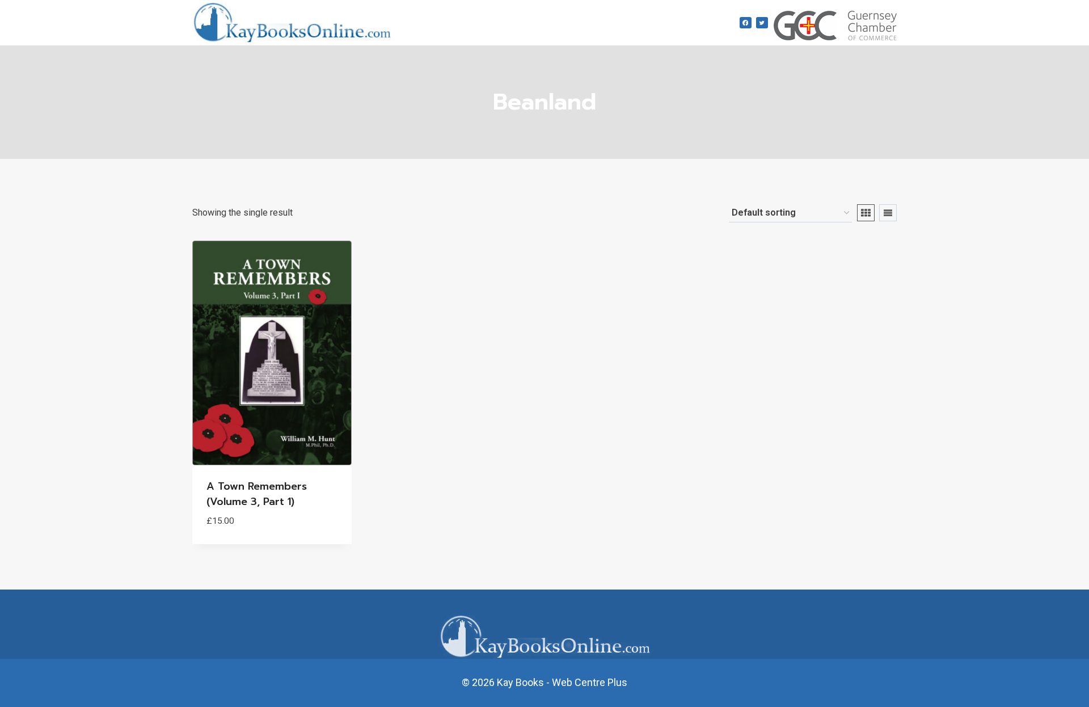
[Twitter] (762, 23)
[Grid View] (866, 212)
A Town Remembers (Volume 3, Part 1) (256, 494)
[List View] (888, 212)
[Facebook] (746, 23)
